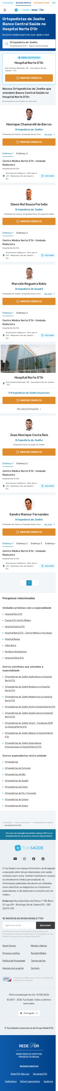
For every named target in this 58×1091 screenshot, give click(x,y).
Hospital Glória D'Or (14, 658)
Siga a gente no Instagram (24, 858)
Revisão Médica (38, 953)
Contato (35, 968)
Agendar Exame (41, 3)
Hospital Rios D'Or (13, 614)
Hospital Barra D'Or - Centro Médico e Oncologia (28, 633)
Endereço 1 (7, 153)
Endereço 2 (22, 153)
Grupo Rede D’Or (45, 1028)
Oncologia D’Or (40, 1074)
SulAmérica (11, 1081)
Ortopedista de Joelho (43, 822)
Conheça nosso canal (15, 858)
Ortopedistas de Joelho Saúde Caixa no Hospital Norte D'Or (29, 715)
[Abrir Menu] (4, 10)
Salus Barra (10, 645)
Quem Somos (9, 945)
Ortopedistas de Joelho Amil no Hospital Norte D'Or (30, 707)
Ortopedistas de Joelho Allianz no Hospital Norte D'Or (29, 735)
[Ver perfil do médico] (29, 114)
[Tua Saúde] (29, 848)
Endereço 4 (50, 543)
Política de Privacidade (13, 960)
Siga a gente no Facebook (33, 858)
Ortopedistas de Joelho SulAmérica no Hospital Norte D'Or (28, 678)
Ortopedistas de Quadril (16, 780)
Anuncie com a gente (13, 968)
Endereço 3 (36, 543)
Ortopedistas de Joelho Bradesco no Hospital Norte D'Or (27, 688)
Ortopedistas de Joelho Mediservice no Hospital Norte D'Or (28, 698)
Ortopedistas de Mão (15, 774)
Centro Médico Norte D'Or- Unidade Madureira (24, 163)
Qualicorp (48, 1081)
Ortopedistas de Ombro (16, 805)
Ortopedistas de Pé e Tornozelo (20, 793)
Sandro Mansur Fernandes (29, 514)
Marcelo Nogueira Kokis (29, 284)
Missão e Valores (39, 945)
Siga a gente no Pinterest (43, 858)
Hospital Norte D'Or (29, 63)
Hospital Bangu (12, 639)
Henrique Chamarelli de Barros (29, 124)
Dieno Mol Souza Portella (29, 204)
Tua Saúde (7, 3)
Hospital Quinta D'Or (15, 626)
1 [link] (29, 583)
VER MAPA (49, 176)
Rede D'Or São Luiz (20, 1074)
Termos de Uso (38, 960)
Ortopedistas (11, 762)
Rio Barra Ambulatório (16, 651)
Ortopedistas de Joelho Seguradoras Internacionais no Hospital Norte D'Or (23, 745)
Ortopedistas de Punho (16, 787)
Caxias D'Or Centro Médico (18, 620)
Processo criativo (11, 953)
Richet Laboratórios (30, 1081)
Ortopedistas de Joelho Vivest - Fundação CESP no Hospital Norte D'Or (29, 725)
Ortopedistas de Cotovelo (18, 768)
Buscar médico (23, 3)
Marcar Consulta (22, 822)
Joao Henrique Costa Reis (29, 435)
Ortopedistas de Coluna (16, 799)
